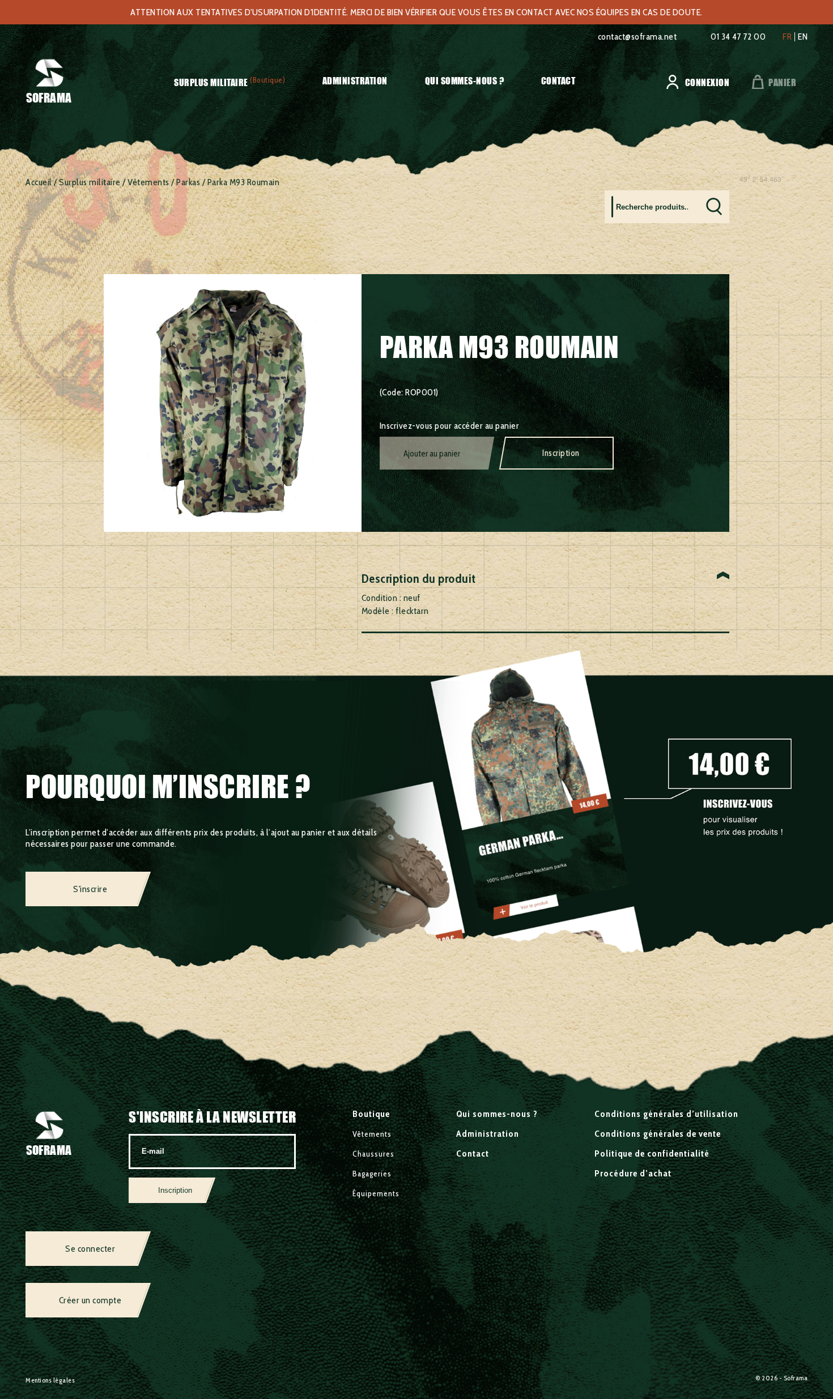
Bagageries (372, 1173)
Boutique (371, 1113)
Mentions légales (50, 1380)
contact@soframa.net (637, 36)
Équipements (376, 1193)
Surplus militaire (211, 82)
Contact (558, 80)
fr (787, 36)
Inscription (561, 453)
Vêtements (148, 182)
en (803, 36)
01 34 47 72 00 (738, 36)
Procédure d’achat (633, 1173)
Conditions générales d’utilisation (666, 1113)
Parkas (188, 182)
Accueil (39, 182)
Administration (355, 80)
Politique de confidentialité (651, 1153)
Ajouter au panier (431, 454)
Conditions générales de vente (657, 1133)
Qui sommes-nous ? (464, 80)
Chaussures (373, 1154)
